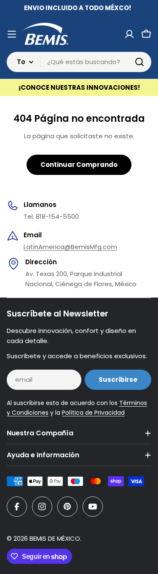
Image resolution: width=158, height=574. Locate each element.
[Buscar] (139, 62)
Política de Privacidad (93, 412)
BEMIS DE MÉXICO (54, 538)
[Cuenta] (129, 34)
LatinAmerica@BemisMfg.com (70, 246)
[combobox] (79, 62)
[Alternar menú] (12, 34)
